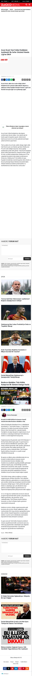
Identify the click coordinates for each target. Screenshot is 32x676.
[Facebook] (2, 80)
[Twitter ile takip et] (8, 668)
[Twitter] (4, 80)
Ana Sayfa (5, 9)
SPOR (11, 9)
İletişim (17, 662)
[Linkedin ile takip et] (16, 668)
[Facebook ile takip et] (5, 668)
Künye (11, 662)
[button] (25, 80)
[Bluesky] (7, 80)
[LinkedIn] (9, 80)
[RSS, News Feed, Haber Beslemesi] (27, 668)
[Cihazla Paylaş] (14, 80)
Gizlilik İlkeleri (24, 662)
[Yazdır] (23, 80)
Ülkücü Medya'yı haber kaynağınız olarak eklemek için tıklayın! (17, 127)
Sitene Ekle (15, 663)
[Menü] (29, 4)
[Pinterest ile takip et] (23, 668)
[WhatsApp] (11, 80)
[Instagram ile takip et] (20, 668)
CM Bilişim (6, 673)
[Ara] (26, 4)
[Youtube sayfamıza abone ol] (12, 668)
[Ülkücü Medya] (10, 4)
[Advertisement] (16, 30)
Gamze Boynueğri (12, 415)
